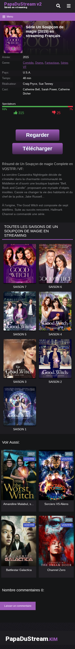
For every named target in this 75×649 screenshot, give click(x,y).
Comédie (28, 62)
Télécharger (37, 148)
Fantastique (52, 62)
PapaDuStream (31, 638)
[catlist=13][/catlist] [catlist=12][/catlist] (17, 476)
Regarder (37, 135)
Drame (39, 62)
